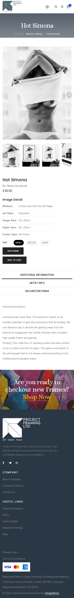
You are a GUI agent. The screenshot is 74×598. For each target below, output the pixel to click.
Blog (5, 534)
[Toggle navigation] (47, 7)
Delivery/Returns (37, 291)
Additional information (37, 275)
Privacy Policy (10, 552)
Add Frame (13, 250)
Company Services (13, 485)
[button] (69, 95)
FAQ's (6, 515)
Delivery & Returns (13, 508)
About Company (12, 479)
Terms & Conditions (14, 558)
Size (5, 242)
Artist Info (37, 283)
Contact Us (9, 492)
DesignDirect (52, 593)
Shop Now (37, 397)
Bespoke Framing (12, 527)
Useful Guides (10, 521)
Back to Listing (34, 33)
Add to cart (14, 260)
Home (18, 33)
